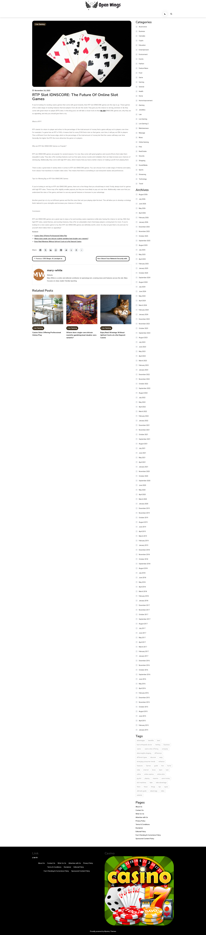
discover (153, 757)
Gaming (141, 82)
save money (166, 778)
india (138, 770)
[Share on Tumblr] (71, 250)
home (169, 766)
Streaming (142, 174)
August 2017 (143, 624)
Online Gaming (144, 142)
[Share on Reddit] (66, 250)
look (167, 770)
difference (158, 753)
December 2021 (144, 425)
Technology (143, 179)
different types (142, 757)
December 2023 (144, 319)
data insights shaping (144, 753)
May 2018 (142, 582)
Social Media (143, 165)
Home (141, 96)
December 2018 (144, 550)
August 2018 (143, 568)
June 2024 (142, 291)
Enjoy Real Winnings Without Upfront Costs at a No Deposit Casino (57, 241)
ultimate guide (142, 791)
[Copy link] (82, 250)
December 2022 (144, 374)
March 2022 (143, 411)
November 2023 (144, 324)
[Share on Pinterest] (61, 250)
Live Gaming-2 (143, 124)
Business (142, 31)
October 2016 (143, 670)
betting (157, 745)
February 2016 (144, 693)
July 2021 (142, 448)
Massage (142, 133)
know (154, 770)
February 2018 (144, 596)
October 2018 (143, 559)
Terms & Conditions (143, 824)
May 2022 (142, 402)
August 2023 (143, 337)
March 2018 (143, 591)
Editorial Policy (141, 831)
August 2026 (143, 194)
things (153, 787)
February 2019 (144, 541)
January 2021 (143, 467)
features (140, 766)
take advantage (161, 782)
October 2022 (143, 384)
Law (140, 114)
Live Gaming (40, 24)
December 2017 (144, 605)
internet (146, 770)
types (166, 787)
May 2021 (142, 457)
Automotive (143, 27)
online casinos (149, 774)
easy (161, 757)
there (138, 787)
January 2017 (143, 656)
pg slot (139, 778)
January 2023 (143, 370)
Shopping (142, 160)
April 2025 (142, 259)
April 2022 (142, 407)
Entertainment (144, 50)
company (165, 749)
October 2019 (143, 517)
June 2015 (142, 716)
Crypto (141, 40)
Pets (140, 147)
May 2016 (142, 684)
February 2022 (144, 416)
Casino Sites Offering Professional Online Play (50, 236)
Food (140, 73)
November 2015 (144, 702)
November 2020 (144, 471)
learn (160, 770)
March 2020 (143, 499)
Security (141, 156)
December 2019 (144, 508)
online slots (161, 774)
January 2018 (143, 601)
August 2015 (143, 711)
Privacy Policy (140, 821)
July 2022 (142, 397)
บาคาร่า (35, 858)
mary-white (54, 270)
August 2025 (143, 245)
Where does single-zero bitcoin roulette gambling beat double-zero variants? (61, 239)
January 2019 (143, 545)
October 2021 (143, 434)
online (139, 774)
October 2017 (143, 614)
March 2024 (143, 305)
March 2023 (143, 361)
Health (141, 91)
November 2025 (144, 231)
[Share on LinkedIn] (51, 250)
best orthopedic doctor (144, 745)
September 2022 (144, 388)
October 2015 (143, 707)
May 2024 (142, 296)
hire (162, 766)
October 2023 (143, 328)
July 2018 (142, 573)
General (141, 87)
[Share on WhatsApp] (56, 250)
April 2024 (142, 301)
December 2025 (144, 227)
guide (156, 766)
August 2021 (143, 444)
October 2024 (143, 273)
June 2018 (142, 577)
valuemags (153, 791)
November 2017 (144, 610)
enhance (161, 761)
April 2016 (142, 688)
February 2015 (144, 725)
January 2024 (143, 314)
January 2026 (143, 222)
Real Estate (143, 151)
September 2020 (144, 481)
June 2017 (142, 633)
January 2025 (143, 268)
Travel (141, 184)
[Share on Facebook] (40, 250)
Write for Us (140, 814)
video (162, 791)
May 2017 (142, 637)
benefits (151, 740)
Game (141, 77)
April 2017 (142, 642)
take (151, 782)
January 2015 (143, 730)
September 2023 (144, 333)
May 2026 (142, 208)
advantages (141, 740)
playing (147, 778)
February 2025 (144, 264)
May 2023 (142, 351)
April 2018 (142, 587)
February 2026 (144, 217)
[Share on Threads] (76, 250)
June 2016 (142, 679)
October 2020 (143, 476)
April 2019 (142, 531)
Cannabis (142, 36)
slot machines (141, 782)
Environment (143, 54)
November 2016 (144, 665)
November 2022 (144, 379)
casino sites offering (151, 749)
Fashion (141, 64)
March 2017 (143, 647)
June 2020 (142, 485)
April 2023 (142, 356)
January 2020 (143, 504)
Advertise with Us (142, 817)
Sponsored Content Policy (145, 839)
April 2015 (142, 721)
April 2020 (142, 494)
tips (159, 787)
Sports (141, 170)
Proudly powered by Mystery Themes (103, 931)
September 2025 (144, 241)
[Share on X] (45, 250)
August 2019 (143, 522)
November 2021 (144, 430)
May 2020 (142, 490)
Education (142, 45)
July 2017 (142, 628)
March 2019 (143, 536)
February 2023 (144, 365)
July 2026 (142, 199)
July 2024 (142, 287)
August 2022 (143, 393)
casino (139, 749)
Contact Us (140, 810)
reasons (155, 778)
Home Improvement (145, 100)
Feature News (143, 68)
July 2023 (142, 342)
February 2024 (144, 310)
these (146, 787)
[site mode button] (165, 14)
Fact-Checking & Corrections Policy (148, 835)
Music (141, 137)
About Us (139, 807)
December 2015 (144, 697)
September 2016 (144, 674)
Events (141, 59)
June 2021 (142, 453)
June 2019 (142, 527)
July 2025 (142, 250)
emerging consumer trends (146, 761)
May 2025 (142, 254)
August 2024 (143, 282)
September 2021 (144, 439)
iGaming (141, 105)
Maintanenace (144, 128)
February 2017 (144, 651)
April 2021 (142, 462)
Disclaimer (139, 828)
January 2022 (143, 421)
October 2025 (143, 236)
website (139, 795)
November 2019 (144, 513)
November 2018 (144, 554)
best (158, 740)
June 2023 (142, 347)
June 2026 (142, 204)
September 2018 (144, 564)
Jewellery (142, 110)
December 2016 (144, 661)
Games (148, 766)
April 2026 (142, 213)
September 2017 (144, 619)
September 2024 (144, 277)
